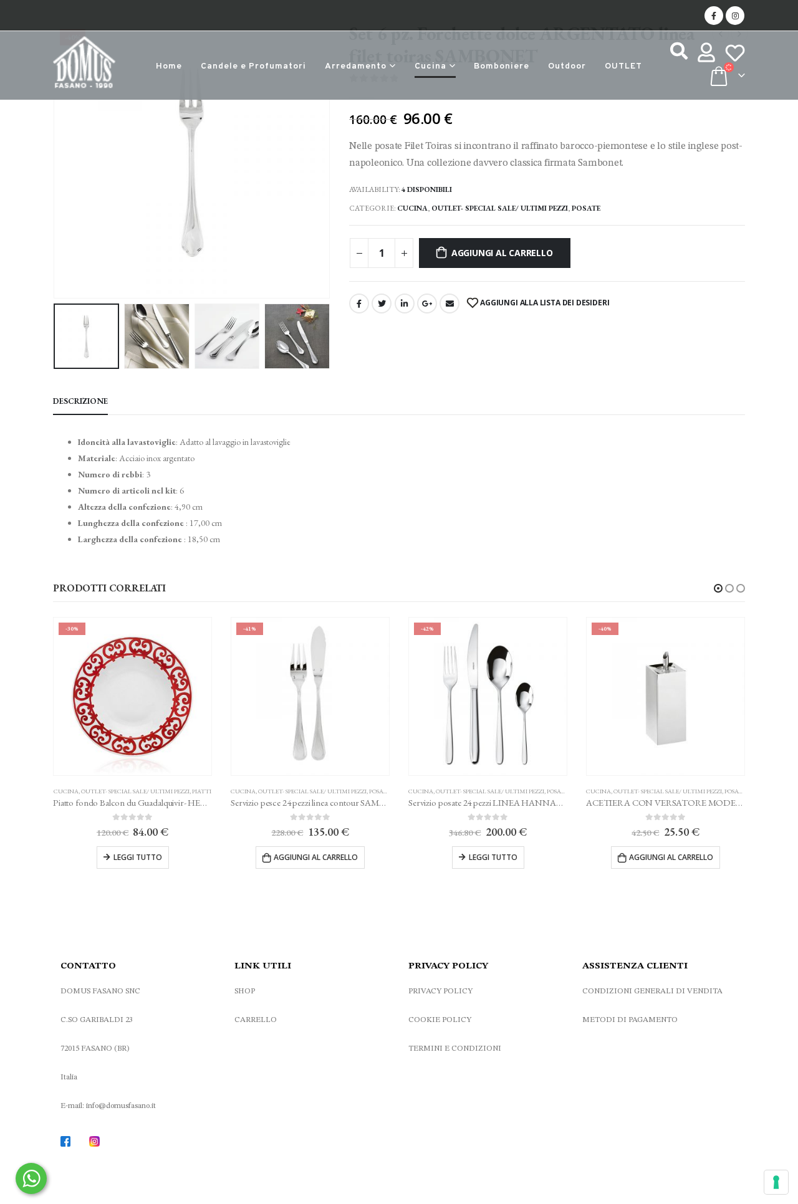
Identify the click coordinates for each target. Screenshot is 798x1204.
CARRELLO (255, 1020)
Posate (586, 208)
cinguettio (382, 303)
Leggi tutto (137, 857)
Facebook (359, 303)
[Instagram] (735, 15)
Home (169, 66)
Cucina (430, 66)
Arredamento (356, 66)
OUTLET (623, 66)
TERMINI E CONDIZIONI (454, 1048)
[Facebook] (713, 15)
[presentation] (56, 160)
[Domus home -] (84, 65)
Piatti (201, 791)
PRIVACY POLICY (440, 991)
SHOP (244, 991)
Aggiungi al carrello (502, 253)
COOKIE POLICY (439, 1020)
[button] (718, 588)
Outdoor (567, 66)
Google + (427, 303)
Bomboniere (501, 66)
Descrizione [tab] (80, 401)
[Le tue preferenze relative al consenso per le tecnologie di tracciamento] (776, 1182)
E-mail (449, 303)
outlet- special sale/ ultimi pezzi (499, 208)
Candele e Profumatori (253, 66)
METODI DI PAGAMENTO (630, 1020)
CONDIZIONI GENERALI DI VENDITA (652, 991)
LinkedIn (405, 303)
